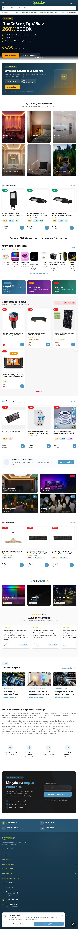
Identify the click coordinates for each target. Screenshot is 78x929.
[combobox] (39, 8)
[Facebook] (3, 848)
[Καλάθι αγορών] (74, 3)
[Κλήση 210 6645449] (7, 3)
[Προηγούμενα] (2, 349)
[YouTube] (12, 848)
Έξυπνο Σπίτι (72, 12)
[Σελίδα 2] (39, 391)
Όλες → (73, 247)
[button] (39, 855)
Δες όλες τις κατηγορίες (38, 273)
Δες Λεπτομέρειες (30, 55)
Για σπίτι (13, 81)
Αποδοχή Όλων (49, 924)
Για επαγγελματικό (28, 81)
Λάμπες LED (7, 12)
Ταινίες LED (25, 12)
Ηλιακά (63, 12)
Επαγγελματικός (53, 12)
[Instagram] (7, 848)
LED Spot (16, 12)
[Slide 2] (37, 57)
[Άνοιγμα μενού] (3, 3)
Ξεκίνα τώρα (11, 87)
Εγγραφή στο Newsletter (56, 794)
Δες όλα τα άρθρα (68, 668)
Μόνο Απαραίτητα (18, 924)
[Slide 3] (40, 57)
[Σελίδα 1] (37, 391)
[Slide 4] (42, 57)
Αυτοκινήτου (42, 12)
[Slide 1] (35, 57)
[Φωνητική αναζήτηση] (74, 8)
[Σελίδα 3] (41, 391)
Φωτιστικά (34, 12)
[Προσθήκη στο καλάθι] (22, 228)
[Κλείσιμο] (62, 915)
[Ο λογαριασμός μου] (71, 3)
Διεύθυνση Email (50, 784)
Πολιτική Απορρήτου (62, 800)
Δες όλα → (73, 185)
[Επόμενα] (76, 349)
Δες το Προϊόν (10, 55)
